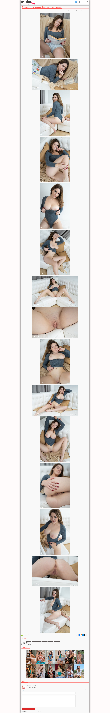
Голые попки (50, 641)
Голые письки (28, 641)
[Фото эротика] (28, 2)
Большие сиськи (57, 641)
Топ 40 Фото (45, 2)
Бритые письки (35, 641)
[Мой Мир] (83, 635)
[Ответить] (87, 689)
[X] (84, 635)
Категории (38, 2)
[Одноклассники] (81, 635)
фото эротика (32, 711)
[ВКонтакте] (79, 635)
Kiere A (27, 642)
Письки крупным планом (42, 641)
